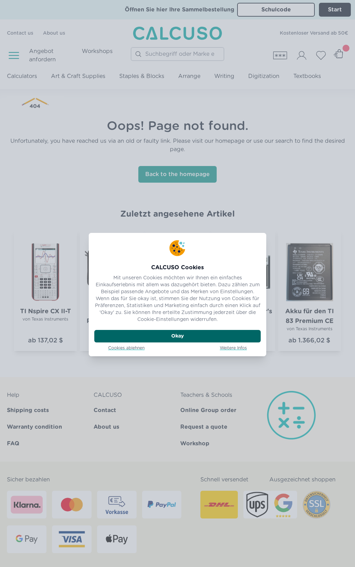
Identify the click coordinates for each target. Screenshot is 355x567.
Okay (177, 336)
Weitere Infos (233, 348)
